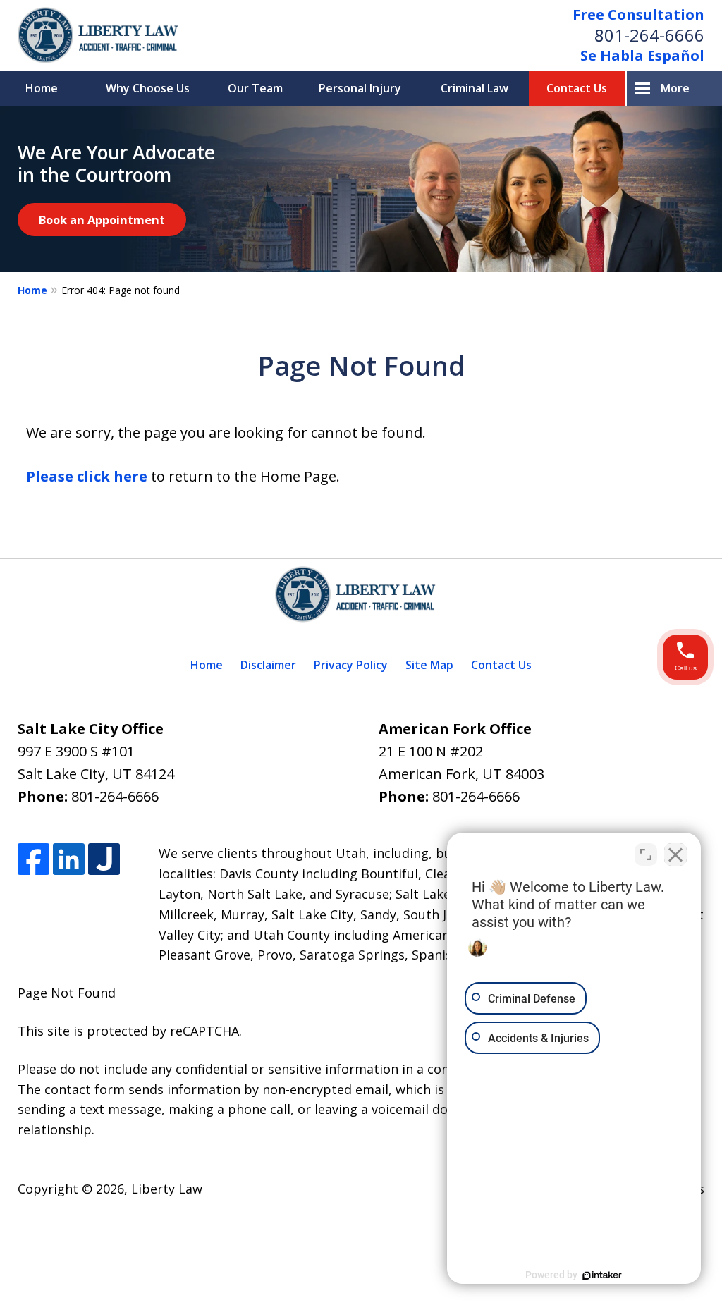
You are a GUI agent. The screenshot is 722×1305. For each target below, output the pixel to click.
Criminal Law (474, 88)
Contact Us (576, 88)
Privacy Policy (351, 665)
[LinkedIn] (69, 859)
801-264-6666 (649, 35)
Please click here (86, 476)
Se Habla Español (642, 55)
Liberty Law (166, 1188)
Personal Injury (360, 88)
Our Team (255, 88)
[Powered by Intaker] (602, 1275)
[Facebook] (33, 859)
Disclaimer (268, 665)
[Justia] (104, 859)
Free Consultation (638, 14)
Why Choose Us (148, 88)
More (675, 88)
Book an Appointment (102, 220)
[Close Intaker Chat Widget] (675, 854)
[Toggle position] (646, 854)
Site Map (429, 665)
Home (41, 88)
